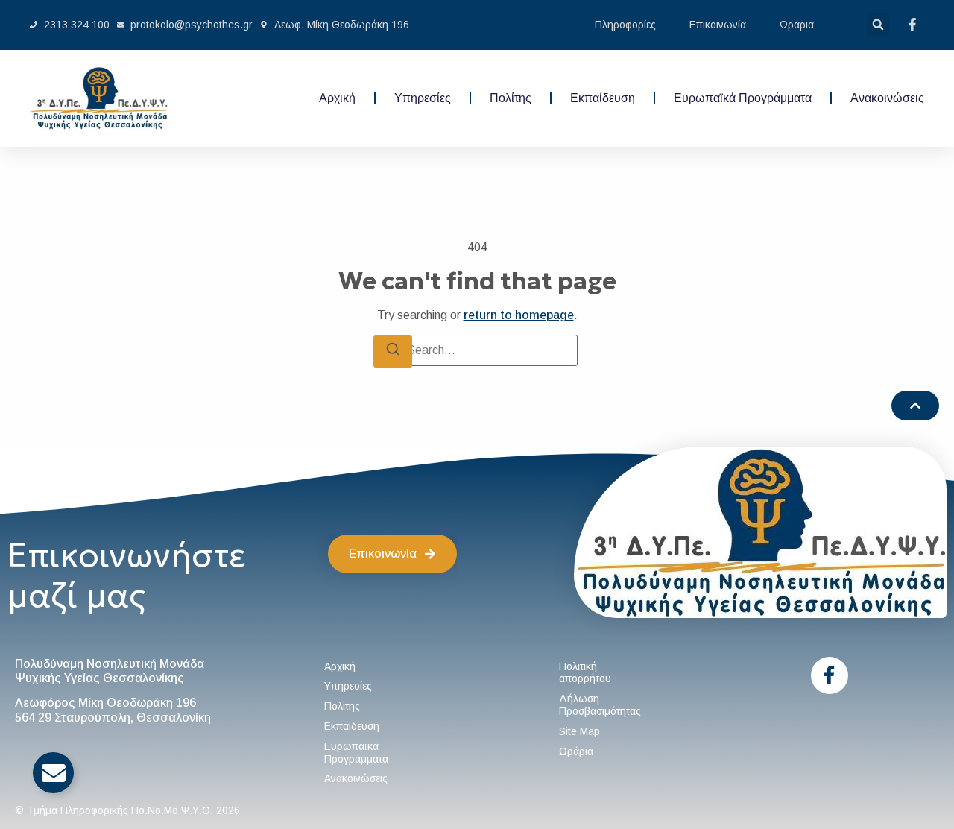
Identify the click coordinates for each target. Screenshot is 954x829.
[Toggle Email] (53, 772)
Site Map (579, 731)
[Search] (392, 351)
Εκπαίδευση (602, 98)
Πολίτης (510, 98)
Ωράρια (797, 25)
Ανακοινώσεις (887, 98)
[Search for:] (477, 350)
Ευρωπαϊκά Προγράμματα (743, 98)
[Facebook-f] (829, 675)
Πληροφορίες (625, 25)
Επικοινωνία (717, 25)
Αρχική (337, 98)
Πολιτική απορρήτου (585, 673)
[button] (878, 24)
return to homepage (519, 315)
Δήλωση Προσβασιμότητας (600, 705)
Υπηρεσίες (422, 98)
